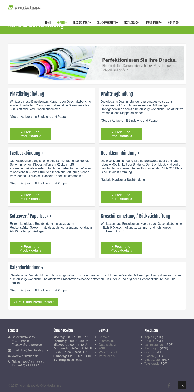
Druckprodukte (106, 23)
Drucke (149, 341)
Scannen (150, 352)
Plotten (149, 356)
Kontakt (173, 23)
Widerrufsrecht (108, 352)
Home (47, 23)
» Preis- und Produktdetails (30, 133)
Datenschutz (107, 344)
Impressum (106, 341)
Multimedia (153, 23)
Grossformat (81, 23)
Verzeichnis (107, 356)
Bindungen (151, 348)
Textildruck (131, 23)
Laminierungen (154, 344)
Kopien (61, 23)
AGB (102, 348)
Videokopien (152, 359)
